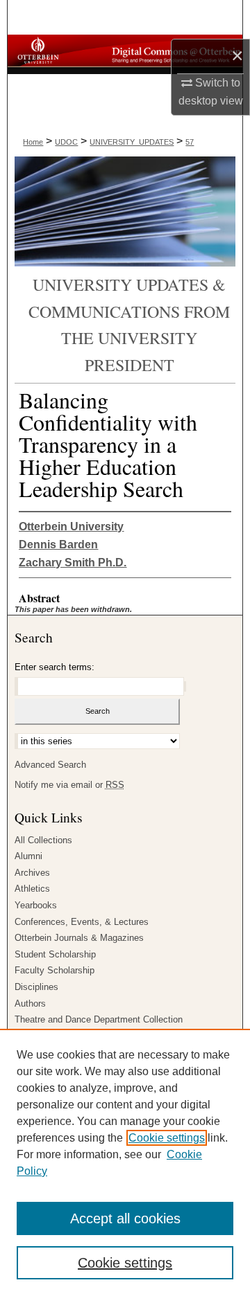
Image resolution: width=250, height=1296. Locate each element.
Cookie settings (166, 1138)
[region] (125, 1162)
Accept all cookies (125, 1218)
